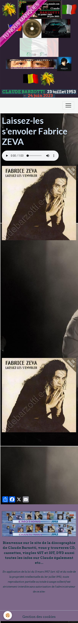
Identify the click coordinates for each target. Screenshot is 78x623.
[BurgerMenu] (68, 105)
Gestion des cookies (39, 617)
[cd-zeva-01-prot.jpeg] (39, 395)
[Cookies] (7, 615)
